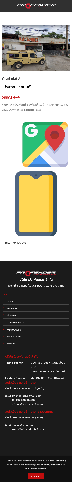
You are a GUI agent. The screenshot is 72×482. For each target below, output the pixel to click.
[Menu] (5, 6)
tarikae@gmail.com (24, 400)
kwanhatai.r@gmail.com (26, 396)
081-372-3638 (22, 388)
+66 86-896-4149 (23, 417)
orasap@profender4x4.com (28, 404)
